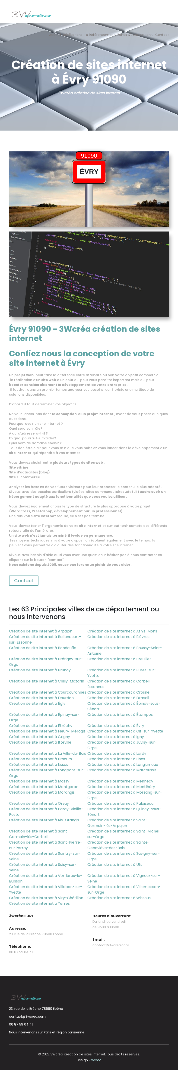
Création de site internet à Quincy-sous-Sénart (124, 811)
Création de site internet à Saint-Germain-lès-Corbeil (39, 834)
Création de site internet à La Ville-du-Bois (47, 753)
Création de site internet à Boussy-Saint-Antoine (124, 650)
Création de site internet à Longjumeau (122, 764)
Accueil (55, 34)
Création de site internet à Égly (37, 703)
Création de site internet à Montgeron (43, 786)
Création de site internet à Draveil (118, 698)
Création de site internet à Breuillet (119, 659)
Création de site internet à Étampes (120, 714)
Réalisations (72, 34)
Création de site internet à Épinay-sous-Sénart (124, 706)
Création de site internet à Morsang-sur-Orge (124, 795)
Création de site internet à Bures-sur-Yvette (121, 672)
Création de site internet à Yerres (39, 903)
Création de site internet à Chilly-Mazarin (46, 681)
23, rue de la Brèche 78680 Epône (36, 1008)
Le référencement (100, 34)
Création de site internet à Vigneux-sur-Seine (123, 878)
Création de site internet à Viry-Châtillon (46, 898)
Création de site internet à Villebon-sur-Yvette (45, 889)
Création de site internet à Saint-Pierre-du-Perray (45, 845)
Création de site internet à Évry (115, 725)
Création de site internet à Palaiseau (120, 803)
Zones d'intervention (134, 34)
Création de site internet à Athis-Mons (122, 631)
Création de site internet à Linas (116, 759)
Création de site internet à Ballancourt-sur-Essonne (45, 639)
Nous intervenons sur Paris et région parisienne (46, 1032)
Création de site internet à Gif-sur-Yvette (125, 731)
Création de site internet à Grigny (39, 736)
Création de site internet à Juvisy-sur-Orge (122, 745)
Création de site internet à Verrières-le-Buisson (45, 878)
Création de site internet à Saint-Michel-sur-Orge (124, 834)
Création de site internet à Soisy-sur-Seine (43, 867)
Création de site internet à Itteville (40, 742)
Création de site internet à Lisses (38, 764)
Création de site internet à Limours (40, 759)
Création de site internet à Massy (39, 781)
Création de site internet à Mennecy (120, 781)
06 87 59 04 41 (21, 1024)
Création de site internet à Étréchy (40, 725)
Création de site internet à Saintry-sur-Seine (44, 856)
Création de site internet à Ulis (114, 864)
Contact (162, 34)
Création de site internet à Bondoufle (42, 648)
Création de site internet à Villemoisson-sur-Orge (124, 889)
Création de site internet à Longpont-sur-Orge (47, 772)
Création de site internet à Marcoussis (121, 770)
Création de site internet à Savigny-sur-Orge (123, 856)
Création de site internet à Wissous (119, 898)
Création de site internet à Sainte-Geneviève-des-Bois (118, 845)
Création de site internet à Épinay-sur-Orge (44, 717)
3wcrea (95, 1060)
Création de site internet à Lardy (116, 753)
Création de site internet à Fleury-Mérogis (47, 731)
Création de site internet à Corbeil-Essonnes (119, 684)
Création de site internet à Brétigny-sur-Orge (46, 661)
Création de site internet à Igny (115, 736)
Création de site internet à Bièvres (118, 636)
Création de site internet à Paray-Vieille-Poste (46, 811)
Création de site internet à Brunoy (40, 670)
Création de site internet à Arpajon (40, 631)
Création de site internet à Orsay (39, 803)
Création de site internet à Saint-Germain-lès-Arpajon (117, 822)
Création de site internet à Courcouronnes (47, 692)
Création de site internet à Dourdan (41, 698)
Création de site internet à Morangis (42, 792)
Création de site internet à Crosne (118, 692)
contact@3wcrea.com (110, 945)
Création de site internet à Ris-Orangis (44, 820)
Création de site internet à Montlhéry (121, 786)
